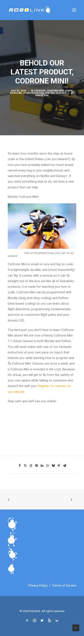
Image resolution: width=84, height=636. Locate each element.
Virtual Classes (56, 93)
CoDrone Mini (55, 90)
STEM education (33, 93)
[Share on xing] (58, 465)
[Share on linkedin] (42, 465)
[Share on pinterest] (36, 465)
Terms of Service (64, 585)
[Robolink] (30, 10)
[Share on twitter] (25, 465)
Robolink (16, 93)
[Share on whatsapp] (47, 465)
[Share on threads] (30, 465)
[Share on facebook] (19, 465)
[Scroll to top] (75, 628)
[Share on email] (64, 465)
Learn (69, 90)
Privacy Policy (38, 585)
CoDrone (39, 90)
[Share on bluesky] (53, 465)
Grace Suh (42, 95)
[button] (74, 10)
